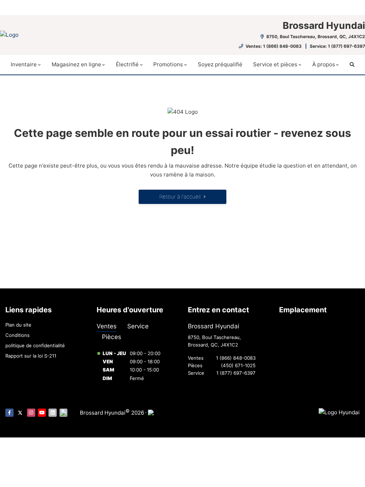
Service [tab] (138, 326)
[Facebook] (9, 413)
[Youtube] (42, 413)
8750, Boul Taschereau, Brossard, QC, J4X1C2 (315, 36)
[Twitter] (20, 413)
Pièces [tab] (111, 336)
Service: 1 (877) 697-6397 (337, 46)
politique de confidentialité (35, 345)
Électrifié (127, 64)
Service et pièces (275, 64)
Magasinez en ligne (76, 64)
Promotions (168, 64)
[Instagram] (31, 413)
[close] (353, 6)
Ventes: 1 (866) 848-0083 (274, 46)
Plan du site (18, 325)
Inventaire (24, 64)
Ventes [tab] (107, 326)
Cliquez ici (134, 7)
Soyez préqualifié (220, 64)
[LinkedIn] (52, 413)
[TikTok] (64, 413)
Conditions (17, 335)
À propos (323, 64)
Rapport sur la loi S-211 (30, 356)
